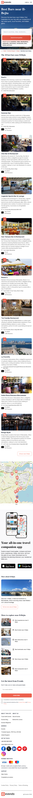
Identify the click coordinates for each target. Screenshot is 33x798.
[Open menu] (31, 2)
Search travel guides (16, 37)
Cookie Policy (22, 702)
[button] (17, 497)
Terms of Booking (23, 785)
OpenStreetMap (4, 462)
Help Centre (4, 774)
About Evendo (16, 716)
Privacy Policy (13, 785)
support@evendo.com (7, 744)
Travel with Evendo (6, 716)
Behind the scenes (17, 719)
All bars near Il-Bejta (24, 453)
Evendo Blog (4, 719)
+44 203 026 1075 (6, 741)
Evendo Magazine (6, 722)
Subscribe (16, 695)
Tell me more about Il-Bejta (9, 607)
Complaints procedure (7, 777)
